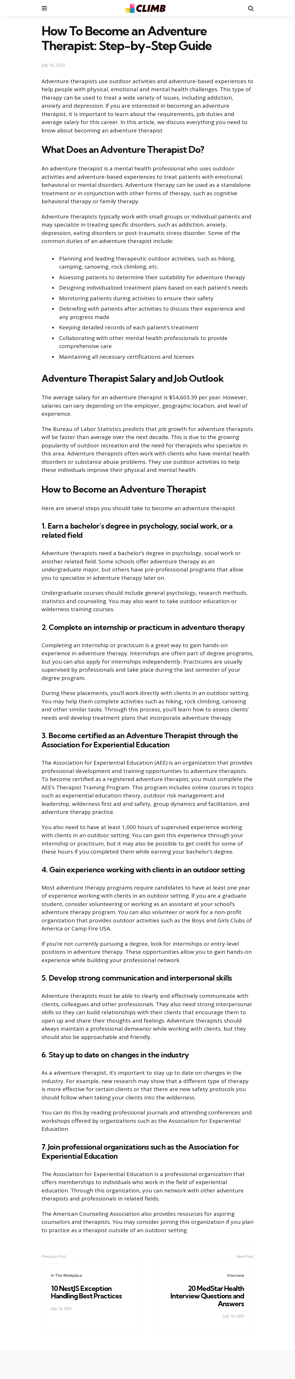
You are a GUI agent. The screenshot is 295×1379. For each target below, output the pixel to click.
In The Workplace (66, 1275)
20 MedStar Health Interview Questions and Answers (207, 1296)
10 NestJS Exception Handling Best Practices (86, 1292)
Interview (235, 1275)
